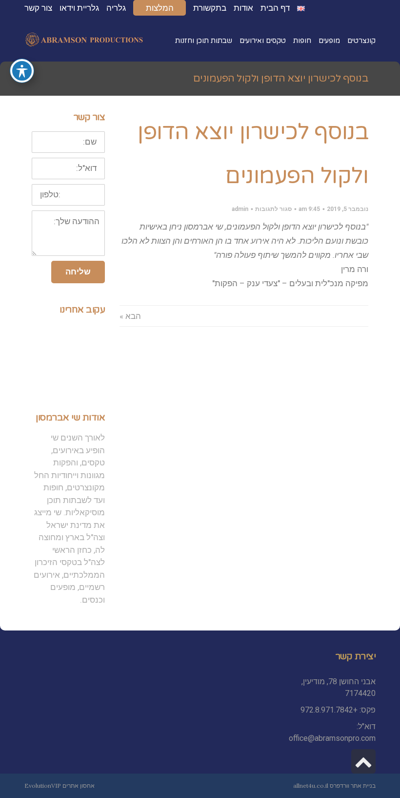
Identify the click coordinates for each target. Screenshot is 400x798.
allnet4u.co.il (310, 785)
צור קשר (38, 8)
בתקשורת (209, 8)
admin (240, 209)
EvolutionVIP (42, 785)
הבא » (130, 316)
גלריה (116, 8)
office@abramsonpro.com (332, 738)
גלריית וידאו (79, 8)
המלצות (160, 8)
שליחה (78, 271)
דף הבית (275, 8)
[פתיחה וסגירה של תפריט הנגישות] (22, 71)
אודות (243, 8)
